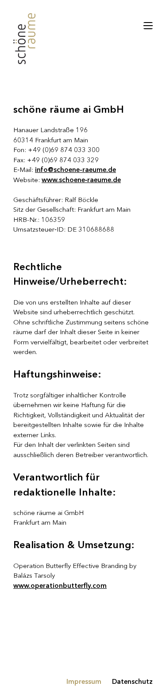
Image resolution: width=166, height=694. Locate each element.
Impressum (83, 682)
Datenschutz (132, 682)
